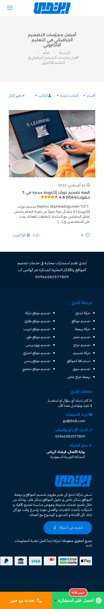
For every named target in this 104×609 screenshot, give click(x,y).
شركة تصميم (81, 352)
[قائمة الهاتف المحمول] (9, 7)
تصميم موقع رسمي (37, 360)
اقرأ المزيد (19, 235)
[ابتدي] (52, 8)
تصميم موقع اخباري (36, 352)
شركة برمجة (82, 328)
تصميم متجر (81, 336)
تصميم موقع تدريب (36, 328)
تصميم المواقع (36, 494)
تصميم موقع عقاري (37, 321)
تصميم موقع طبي (38, 336)
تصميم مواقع (81, 321)
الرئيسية (65, 52)
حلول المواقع (52, 499)
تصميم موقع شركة (37, 313)
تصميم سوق (81, 368)
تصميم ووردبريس (38, 344)
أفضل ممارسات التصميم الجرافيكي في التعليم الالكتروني (53, 60)
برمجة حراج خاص (78, 376)
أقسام (91, 95)
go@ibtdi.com (74, 420)
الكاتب (43, 95)
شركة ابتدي (82, 313)
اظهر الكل (15, 95)
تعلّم (46, 52)
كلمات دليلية (69, 95)
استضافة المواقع (78, 360)
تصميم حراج (82, 344)
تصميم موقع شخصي (36, 368)
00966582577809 (70, 436)
